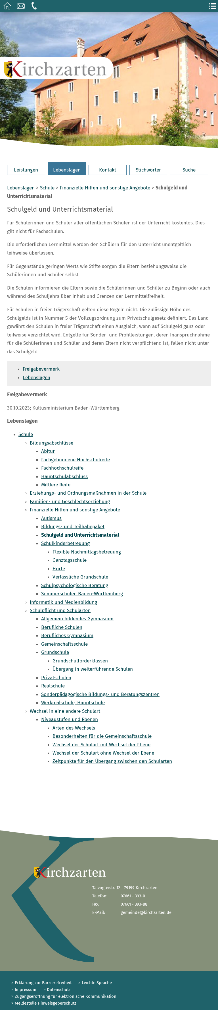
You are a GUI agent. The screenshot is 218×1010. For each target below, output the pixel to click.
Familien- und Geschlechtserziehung (70, 502)
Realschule (53, 686)
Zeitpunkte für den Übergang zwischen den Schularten (112, 761)
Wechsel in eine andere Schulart (65, 711)
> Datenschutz (57, 989)
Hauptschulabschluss (64, 477)
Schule (47, 188)
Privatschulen (56, 678)
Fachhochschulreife (62, 468)
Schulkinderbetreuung (65, 543)
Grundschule (55, 652)
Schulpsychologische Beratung (74, 585)
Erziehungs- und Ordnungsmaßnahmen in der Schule (88, 493)
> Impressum (23, 989)
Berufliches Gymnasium (67, 636)
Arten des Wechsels (74, 728)
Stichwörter (148, 170)
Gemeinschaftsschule (64, 644)
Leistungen (26, 170)
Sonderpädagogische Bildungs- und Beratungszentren (100, 694)
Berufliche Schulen (61, 627)
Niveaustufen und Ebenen (69, 719)
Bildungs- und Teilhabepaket (72, 527)
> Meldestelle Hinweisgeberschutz (43, 1003)
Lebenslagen (67, 170)
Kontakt (107, 170)
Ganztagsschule (70, 560)
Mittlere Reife (55, 485)
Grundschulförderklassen (80, 661)
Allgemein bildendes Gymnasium (77, 619)
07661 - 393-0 (133, 896)
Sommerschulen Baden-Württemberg (82, 594)
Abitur (48, 451)
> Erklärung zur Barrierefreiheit (41, 982)
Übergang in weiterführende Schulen (93, 669)
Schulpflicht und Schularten (60, 611)
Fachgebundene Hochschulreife (75, 460)
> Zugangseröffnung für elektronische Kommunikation (63, 996)
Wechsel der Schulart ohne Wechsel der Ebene (103, 753)
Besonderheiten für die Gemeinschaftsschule (102, 736)
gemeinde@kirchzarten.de (146, 912)
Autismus (51, 518)
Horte (59, 569)
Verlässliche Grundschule (80, 577)
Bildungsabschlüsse (51, 443)
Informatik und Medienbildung (63, 602)
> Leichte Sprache (94, 982)
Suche (189, 170)
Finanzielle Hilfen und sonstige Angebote (105, 188)
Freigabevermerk (41, 369)
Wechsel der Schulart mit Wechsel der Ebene (101, 745)
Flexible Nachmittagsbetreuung (87, 552)
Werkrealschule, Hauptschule (73, 703)
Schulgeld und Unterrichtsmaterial (80, 535)
